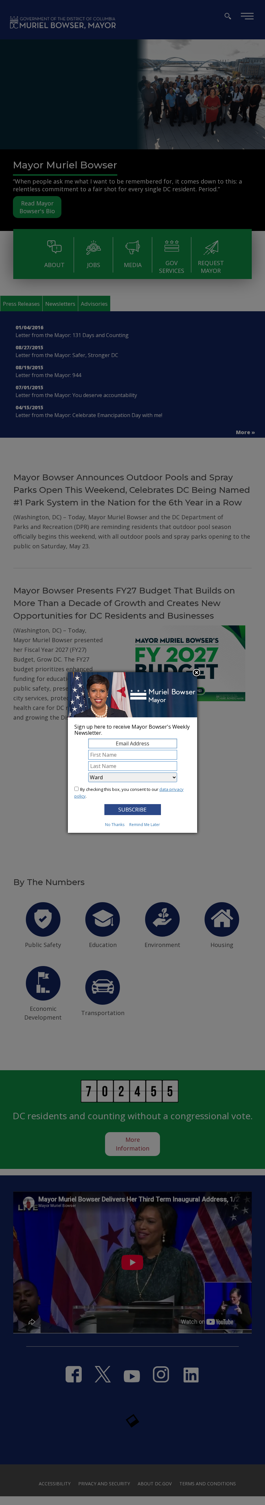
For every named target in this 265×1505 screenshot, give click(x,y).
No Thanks (114, 824)
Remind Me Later (144, 824)
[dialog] (132, 752)
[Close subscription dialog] (196, 673)
